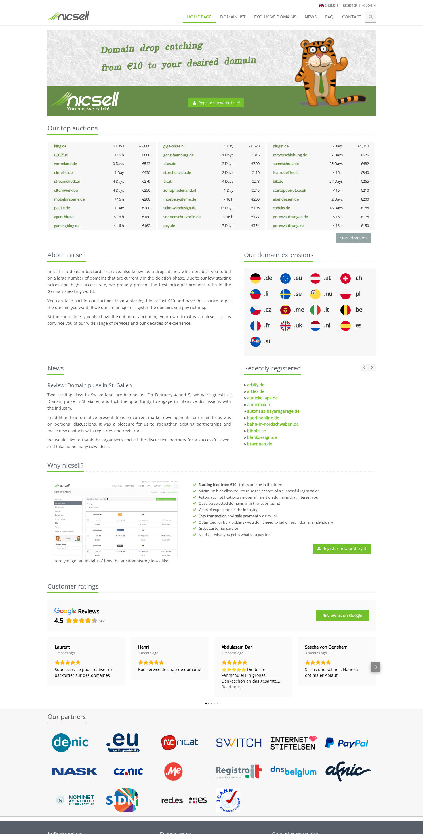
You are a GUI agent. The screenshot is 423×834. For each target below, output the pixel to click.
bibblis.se (256, 430)
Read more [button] (232, 686)
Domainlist (232, 17)
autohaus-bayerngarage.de (273, 411)
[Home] (68, 18)
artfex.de (255, 391)
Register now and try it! (344, 548)
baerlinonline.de (263, 417)
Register (350, 5)
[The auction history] (115, 519)
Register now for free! (218, 102)
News (311, 17)
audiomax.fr (258, 404)
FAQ (329, 17)
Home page (199, 17)
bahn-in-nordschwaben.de (273, 424)
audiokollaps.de (262, 398)
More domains (353, 238)
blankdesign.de (262, 437)
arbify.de (255, 384)
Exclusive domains (275, 17)
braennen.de (259, 444)
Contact (351, 17)
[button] (47, 667)
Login (370, 5)
